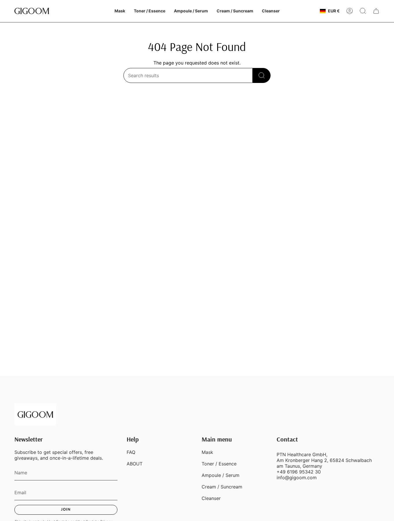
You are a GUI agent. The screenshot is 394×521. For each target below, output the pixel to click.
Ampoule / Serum (220, 475)
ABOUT (134, 464)
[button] (120, 11)
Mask (207, 452)
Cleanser (211, 498)
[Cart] (376, 11)
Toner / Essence (219, 464)
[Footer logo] (35, 414)
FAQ (131, 452)
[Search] (262, 75)
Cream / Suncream (222, 487)
